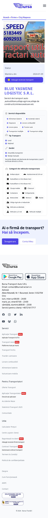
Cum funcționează (9, 477)
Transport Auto (10, 344)
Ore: (4, 295)
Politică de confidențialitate (13, 460)
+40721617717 (29, 307)
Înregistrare (10, 241)
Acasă (6, 17)
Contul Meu (27, 241)
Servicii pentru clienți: (12, 307)
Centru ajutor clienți (10, 433)
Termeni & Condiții (9, 454)
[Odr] (24, 495)
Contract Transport (12, 448)
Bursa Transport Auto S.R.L (14, 284)
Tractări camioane (9, 356)
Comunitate (7, 413)
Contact (5, 489)
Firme (14, 17)
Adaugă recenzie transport (22, 80)
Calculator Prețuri (9, 427)
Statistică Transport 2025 (12, 407)
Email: (5, 287)
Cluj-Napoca (25, 17)
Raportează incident (13, 440)
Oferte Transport (9, 387)
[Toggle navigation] (44, 5)
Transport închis (8, 350)
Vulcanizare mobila (10, 373)
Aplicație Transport (12, 336)
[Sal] (24, 503)
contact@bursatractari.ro (20, 287)
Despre (5, 471)
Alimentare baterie (9, 368)
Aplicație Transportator (13, 395)
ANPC (4, 483)
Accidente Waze (8, 401)
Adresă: (5, 290)
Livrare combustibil (10, 362)
